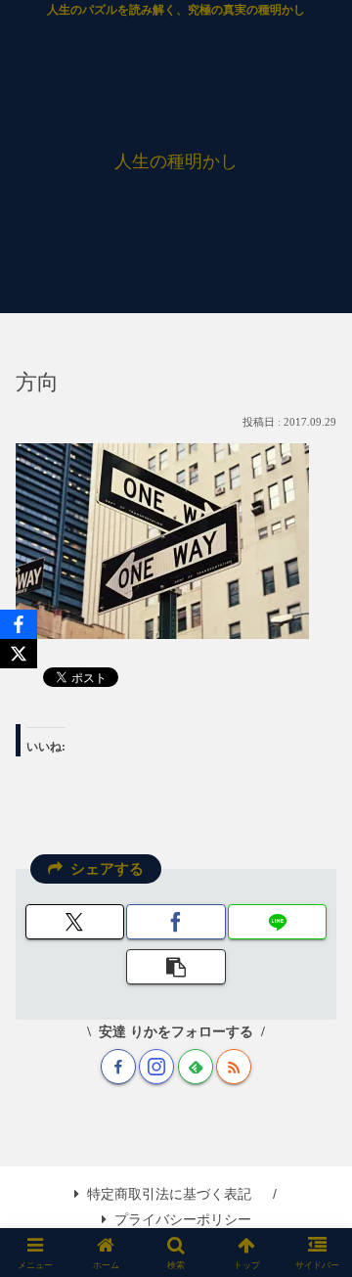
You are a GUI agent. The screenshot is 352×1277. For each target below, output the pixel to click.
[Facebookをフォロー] (118, 1066)
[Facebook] (18, 624)
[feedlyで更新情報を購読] (195, 1066)
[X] (18, 653)
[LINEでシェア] (277, 921)
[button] (175, 966)
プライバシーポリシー (182, 1219)
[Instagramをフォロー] (156, 1066)
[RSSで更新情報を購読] (233, 1066)
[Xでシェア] (74, 921)
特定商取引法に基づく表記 (169, 1194)
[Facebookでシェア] (175, 921)
